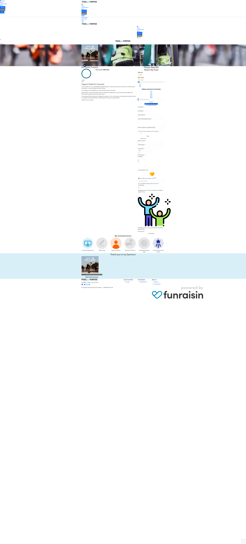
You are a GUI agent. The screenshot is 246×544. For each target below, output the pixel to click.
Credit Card (143, 138)
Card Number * (141, 144)
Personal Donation (151, 104)
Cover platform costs (143, 170)
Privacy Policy (157, 284)
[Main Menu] (0, 39)
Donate (84, 13)
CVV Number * (141, 155)
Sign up (84, 11)
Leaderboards (84, 7)
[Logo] (89, 2)
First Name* (141, 107)
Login (83, 15)
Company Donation (151, 105)
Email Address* (141, 115)
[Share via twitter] (82, 65)
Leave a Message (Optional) (144, 119)
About (82, 6)
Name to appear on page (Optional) (146, 127)
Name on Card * (142, 140)
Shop (82, 9)
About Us (156, 282)
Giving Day (84, 18)
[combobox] (151, 181)
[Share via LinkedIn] (87, 65)
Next (148, 136)
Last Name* (141, 111)
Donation (140, 156)
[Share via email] (85, 65)
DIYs (82, 20)
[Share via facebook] (81, 65)
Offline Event (84, 17)
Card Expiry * (141, 148)
